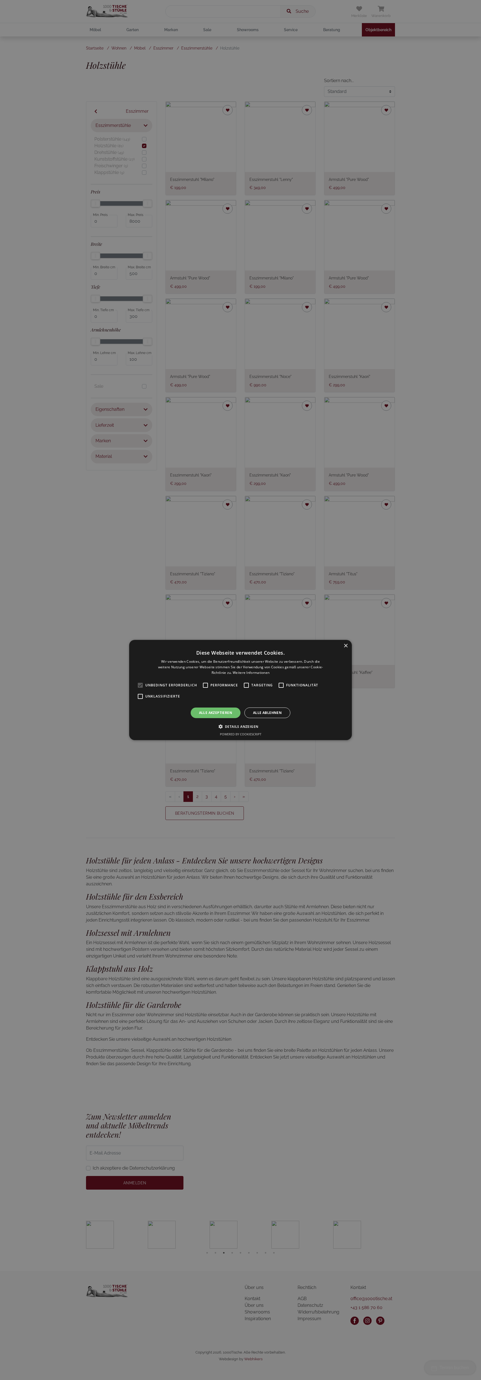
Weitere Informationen (251, 672)
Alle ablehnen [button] (267, 712)
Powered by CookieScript (240, 734)
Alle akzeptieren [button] (215, 712)
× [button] (345, 646)
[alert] (240, 690)
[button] (241, 726)
